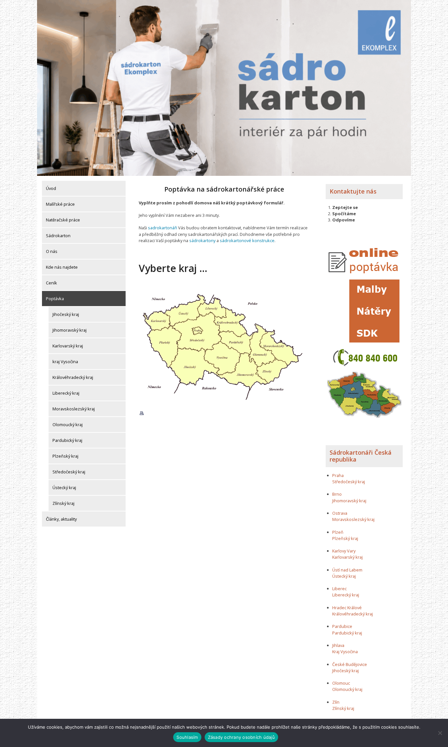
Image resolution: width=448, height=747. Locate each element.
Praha (338, 475)
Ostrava (339, 513)
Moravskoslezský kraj (73, 409)
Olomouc (341, 683)
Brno (337, 494)
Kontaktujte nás (353, 191)
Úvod (51, 188)
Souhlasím (187, 737)
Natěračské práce (63, 220)
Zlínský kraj (63, 503)
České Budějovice (349, 664)
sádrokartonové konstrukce (247, 240)
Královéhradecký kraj (72, 377)
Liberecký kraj (65, 393)
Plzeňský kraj (65, 456)
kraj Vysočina (65, 361)
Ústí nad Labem (347, 570)
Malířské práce (60, 204)
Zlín (335, 702)
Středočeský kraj (68, 472)
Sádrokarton (58, 236)
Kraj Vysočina (345, 651)
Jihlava (338, 645)
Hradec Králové (347, 608)
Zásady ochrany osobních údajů (241, 737)
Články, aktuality (61, 519)
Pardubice (342, 626)
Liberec (339, 588)
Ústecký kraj (64, 487)
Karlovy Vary (344, 551)
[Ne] (440, 733)
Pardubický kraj (67, 440)
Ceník (51, 283)
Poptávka (55, 298)
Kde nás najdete (62, 267)
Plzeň (337, 532)
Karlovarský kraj (67, 346)
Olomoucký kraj (67, 424)
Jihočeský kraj (65, 314)
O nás (51, 251)
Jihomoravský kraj (69, 330)
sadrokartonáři (162, 228)
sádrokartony (202, 240)
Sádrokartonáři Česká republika (361, 456)
